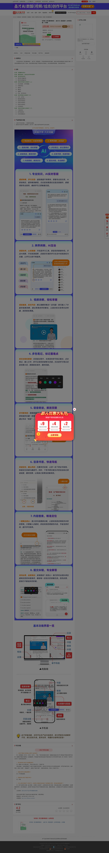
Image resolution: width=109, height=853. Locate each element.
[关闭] (74, 409)
